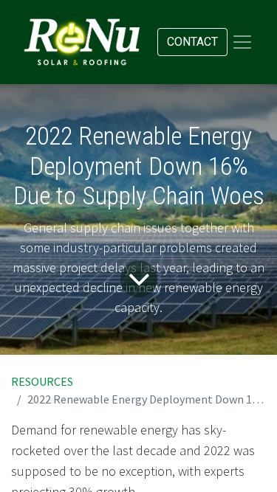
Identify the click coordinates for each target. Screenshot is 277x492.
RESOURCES (42, 381)
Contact (192, 42)
